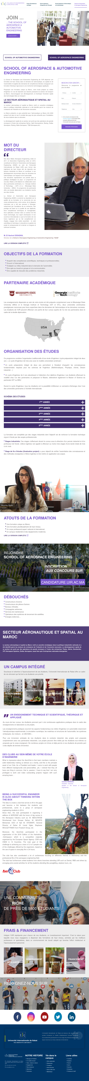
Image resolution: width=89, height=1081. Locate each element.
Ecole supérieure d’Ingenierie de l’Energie (46, 4)
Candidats (69, 1058)
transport (54, 693)
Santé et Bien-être (51, 1069)
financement (75, 959)
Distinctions (29, 1069)
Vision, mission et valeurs (32, 1062)
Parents (69, 1062)
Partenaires (29, 1071)
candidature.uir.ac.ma (62, 582)
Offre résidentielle (51, 1061)
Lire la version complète (15, 243)
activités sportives (76, 692)
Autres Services (50, 1067)
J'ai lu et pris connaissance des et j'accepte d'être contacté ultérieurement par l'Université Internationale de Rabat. (72, 119)
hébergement (13, 693)
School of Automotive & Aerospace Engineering (80, 4)
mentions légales (67, 118)
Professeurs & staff (71, 1071)
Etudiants (69, 1060)
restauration (34, 690)
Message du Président (32, 1058)
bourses (55, 962)
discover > (13, 36)
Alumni (68, 1064)
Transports (49, 1065)
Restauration (50, 1063)
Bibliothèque (49, 1071)
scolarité (13, 962)
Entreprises (69, 1069)
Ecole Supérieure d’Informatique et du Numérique (63, 4)
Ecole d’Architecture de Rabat (32, 4)
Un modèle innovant (31, 1060)
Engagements (30, 1064)
